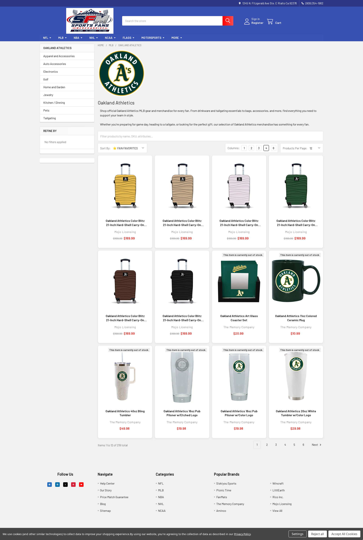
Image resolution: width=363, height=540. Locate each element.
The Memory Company (230, 504)
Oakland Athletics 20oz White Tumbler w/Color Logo (296, 413)
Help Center (107, 483)
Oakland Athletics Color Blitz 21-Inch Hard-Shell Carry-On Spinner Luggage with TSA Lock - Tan (182, 223)
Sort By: (105, 148)
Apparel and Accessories (59, 56)
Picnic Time (223, 490)
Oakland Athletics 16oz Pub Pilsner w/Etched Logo (182, 413)
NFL (45, 37)
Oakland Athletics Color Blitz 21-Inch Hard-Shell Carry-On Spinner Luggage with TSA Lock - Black (182, 318)
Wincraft (278, 483)
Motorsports (151, 37)
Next (315, 444)
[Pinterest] (73, 484)
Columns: (234, 148)
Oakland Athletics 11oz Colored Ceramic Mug (296, 318)
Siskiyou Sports (226, 483)
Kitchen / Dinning (54, 102)
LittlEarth (278, 490)
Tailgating (49, 118)
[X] (65, 484)
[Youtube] (81, 484)
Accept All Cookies (344, 534)
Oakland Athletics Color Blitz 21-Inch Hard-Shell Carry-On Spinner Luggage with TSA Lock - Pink (239, 223)
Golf (45, 79)
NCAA (108, 37)
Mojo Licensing (282, 504)
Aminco (221, 510)
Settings (297, 534)
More (175, 37)
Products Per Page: (295, 148)
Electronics (50, 71)
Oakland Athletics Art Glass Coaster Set (239, 318)
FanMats (221, 497)
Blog (103, 504)
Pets (46, 110)
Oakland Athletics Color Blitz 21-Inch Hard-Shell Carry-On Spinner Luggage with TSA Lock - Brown (125, 318)
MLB (61, 37)
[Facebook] (49, 484)
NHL (92, 37)
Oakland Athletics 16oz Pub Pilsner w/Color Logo (239, 413)
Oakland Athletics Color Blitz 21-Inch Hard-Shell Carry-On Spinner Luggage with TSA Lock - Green (295, 223)
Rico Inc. (277, 497)
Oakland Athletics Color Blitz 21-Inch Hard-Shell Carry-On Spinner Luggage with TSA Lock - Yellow (125, 223)
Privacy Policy (242, 534)
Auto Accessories (54, 63)
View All (277, 510)
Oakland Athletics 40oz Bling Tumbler (125, 413)
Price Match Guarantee (114, 497)
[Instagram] (57, 484)
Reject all (317, 534)
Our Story (106, 490)
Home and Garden (54, 87)
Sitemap (105, 510)
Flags (127, 37)
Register (257, 22)
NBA (76, 37)
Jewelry (48, 95)
